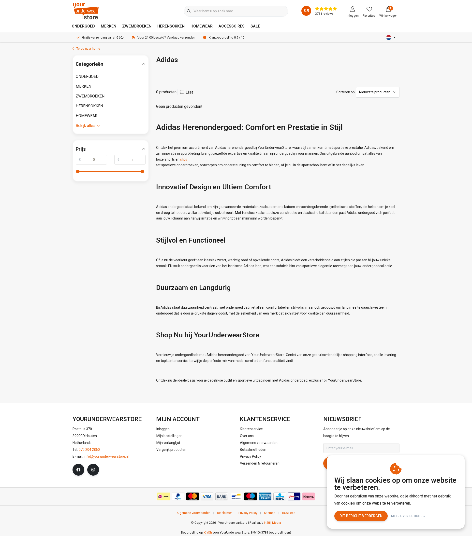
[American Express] (265, 496)
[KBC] (279, 496)
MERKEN (108, 26)
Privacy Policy (247, 513)
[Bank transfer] (221, 496)
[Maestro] (250, 496)
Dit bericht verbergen (361, 516)
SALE (255, 26)
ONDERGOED (83, 26)
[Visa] (207, 496)
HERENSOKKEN (171, 26)
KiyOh (208, 532)
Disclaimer (224, 513)
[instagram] (93, 470)
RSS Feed (288, 513)
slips (183, 159)
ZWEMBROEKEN (136, 26)
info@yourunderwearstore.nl (106, 456)
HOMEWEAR (202, 26)
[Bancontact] (236, 496)
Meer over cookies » (408, 516)
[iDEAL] (163, 496)
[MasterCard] (192, 496)
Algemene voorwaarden (193, 513)
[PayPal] (178, 496)
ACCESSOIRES (232, 26)
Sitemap (270, 513)
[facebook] (78, 470)
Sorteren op (345, 92)
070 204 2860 (89, 450)
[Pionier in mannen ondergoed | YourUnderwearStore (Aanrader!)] (86, 11)
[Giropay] (294, 496)
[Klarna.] (308, 496)
